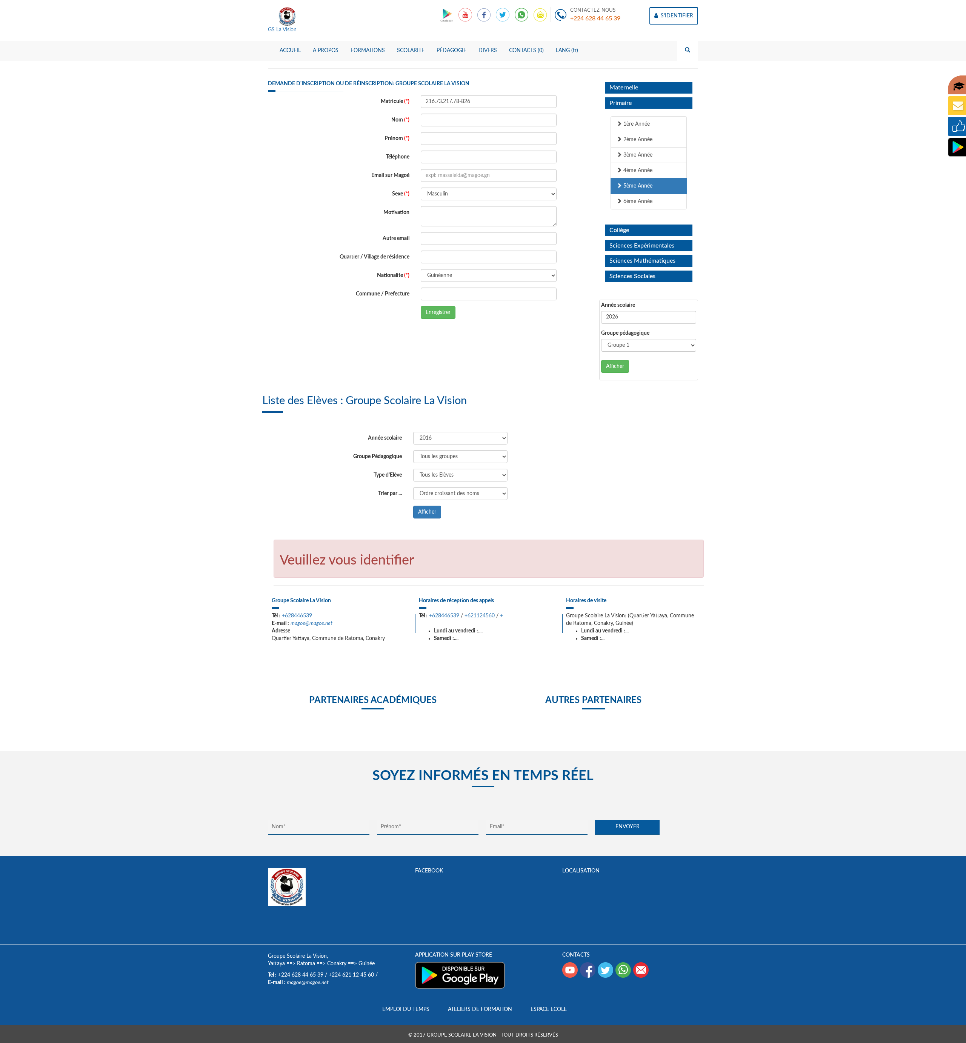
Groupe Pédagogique (377, 456)
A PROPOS (325, 50)
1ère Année (636, 124)
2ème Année (637, 139)
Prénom (397, 138)
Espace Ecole (549, 1009)
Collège (619, 230)
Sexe (400, 194)
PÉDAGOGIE (451, 50)
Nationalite (393, 275)
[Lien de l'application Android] (447, 14)
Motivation (396, 212)
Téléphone (397, 157)
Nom (400, 120)
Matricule (395, 101)
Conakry (336, 963)
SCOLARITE (411, 50)
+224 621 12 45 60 (351, 975)
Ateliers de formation (480, 1009)
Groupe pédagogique (625, 333)
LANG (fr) (567, 50)
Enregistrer (438, 312)
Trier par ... (390, 493)
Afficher (615, 366)
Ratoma (306, 963)
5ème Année (637, 186)
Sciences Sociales (632, 276)
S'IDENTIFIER (676, 15)
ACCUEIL (290, 50)
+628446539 (297, 615)
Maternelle (623, 88)
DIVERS (487, 50)
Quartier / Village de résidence (374, 257)
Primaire (620, 103)
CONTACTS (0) (526, 50)
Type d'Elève (388, 475)
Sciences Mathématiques (642, 261)
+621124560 (480, 615)
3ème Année (637, 155)
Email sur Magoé (390, 175)
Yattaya (276, 963)
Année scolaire (618, 305)
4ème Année (637, 170)
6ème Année (637, 201)
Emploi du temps (405, 1009)
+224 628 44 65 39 (595, 18)
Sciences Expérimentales (641, 246)
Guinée (366, 963)
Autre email (396, 238)
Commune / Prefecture (382, 294)
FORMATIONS (368, 50)
